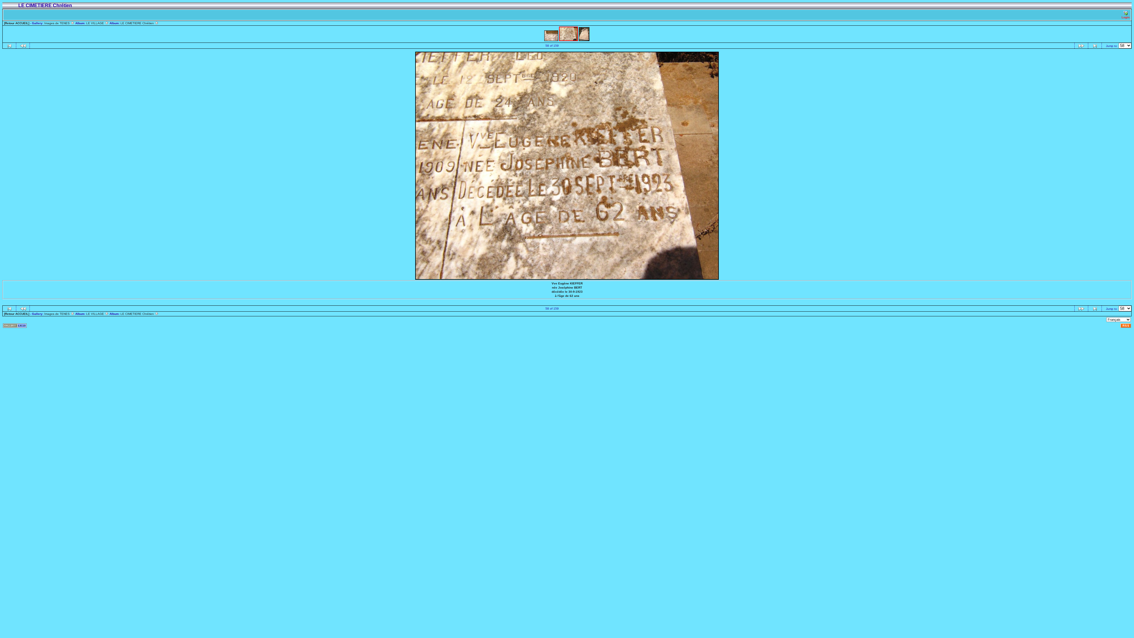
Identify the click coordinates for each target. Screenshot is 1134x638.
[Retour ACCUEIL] (16, 23)
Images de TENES (57, 23)
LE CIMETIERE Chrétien (137, 23)
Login (1126, 17)
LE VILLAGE (95, 23)
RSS (1126, 325)
